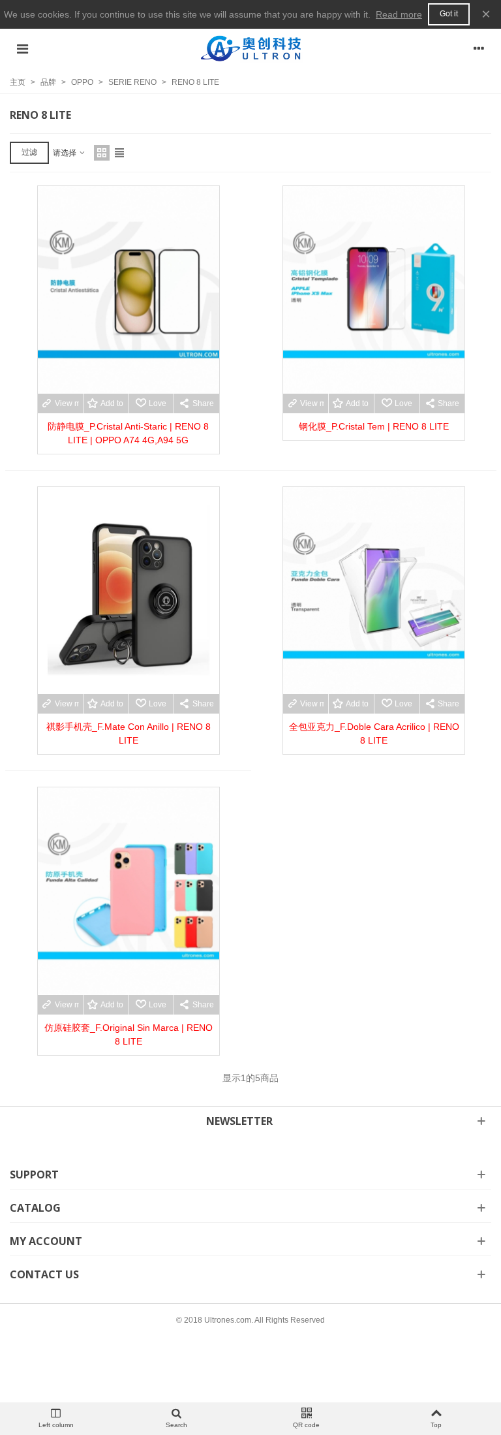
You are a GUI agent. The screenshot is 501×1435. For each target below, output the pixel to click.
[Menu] (22, 48)
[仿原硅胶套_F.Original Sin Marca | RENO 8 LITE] (128, 891)
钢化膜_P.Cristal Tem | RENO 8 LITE (374, 426)
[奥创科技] (250, 48)
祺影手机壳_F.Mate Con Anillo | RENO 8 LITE (128, 733)
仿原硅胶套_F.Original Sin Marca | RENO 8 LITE (128, 1034)
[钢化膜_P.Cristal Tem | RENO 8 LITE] (373, 290)
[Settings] (478, 48)
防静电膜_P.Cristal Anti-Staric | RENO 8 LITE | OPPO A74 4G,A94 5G (128, 433)
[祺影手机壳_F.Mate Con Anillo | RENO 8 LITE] (128, 591)
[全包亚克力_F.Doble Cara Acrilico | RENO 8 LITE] (373, 591)
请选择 (65, 152)
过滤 (29, 152)
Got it (449, 13)
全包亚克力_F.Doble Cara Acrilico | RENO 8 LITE (374, 733)
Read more (399, 14)
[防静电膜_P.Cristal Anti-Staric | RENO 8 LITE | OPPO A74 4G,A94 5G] (128, 290)
